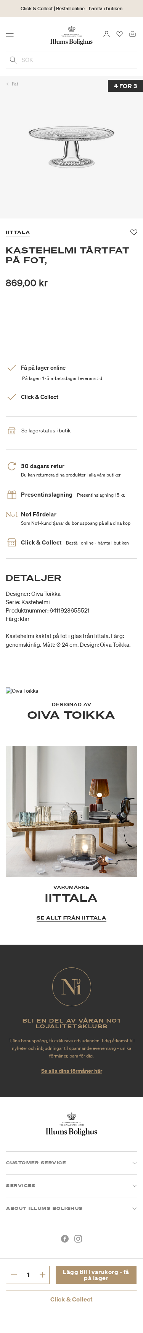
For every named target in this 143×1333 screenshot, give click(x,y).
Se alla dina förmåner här (71, 1070)
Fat (15, 84)
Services (20, 1186)
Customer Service (36, 1163)
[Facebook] (65, 1239)
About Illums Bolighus (44, 1208)
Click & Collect (71, 1299)
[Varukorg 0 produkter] (132, 33)
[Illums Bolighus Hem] (71, 35)
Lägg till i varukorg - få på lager (96, 1275)
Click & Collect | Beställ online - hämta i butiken (71, 8)
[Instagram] (78, 1239)
